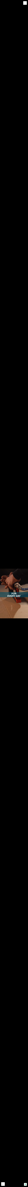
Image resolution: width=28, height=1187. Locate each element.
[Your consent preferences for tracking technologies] (25, 1184)
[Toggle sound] (3, 1184)
